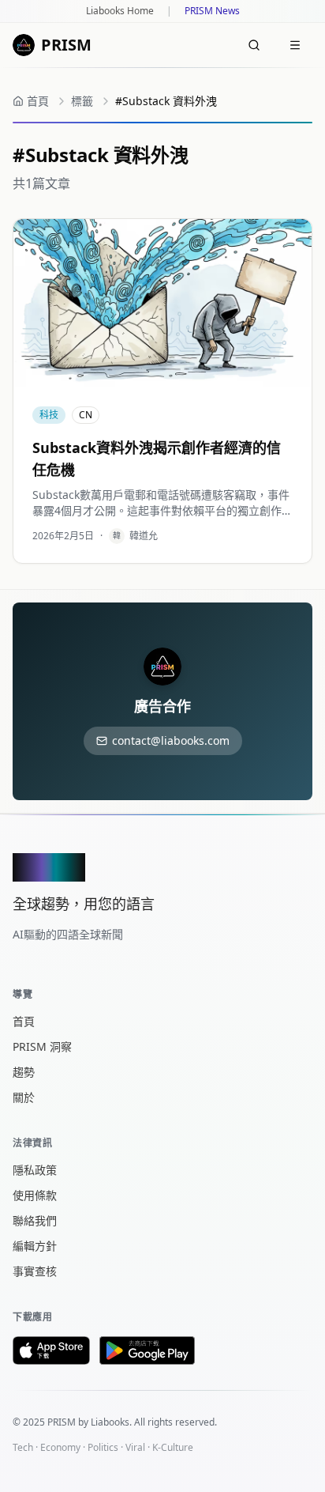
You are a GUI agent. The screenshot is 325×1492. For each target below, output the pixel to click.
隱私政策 (35, 1169)
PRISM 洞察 (42, 1046)
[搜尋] (254, 45)
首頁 (24, 1021)
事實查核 (35, 1271)
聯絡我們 (35, 1220)
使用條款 (35, 1195)
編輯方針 (35, 1245)
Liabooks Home (120, 11)
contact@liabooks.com (171, 740)
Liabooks (110, 1422)
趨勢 (24, 1071)
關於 (24, 1097)
